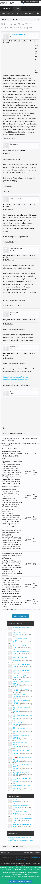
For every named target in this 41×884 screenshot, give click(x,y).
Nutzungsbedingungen (20, 856)
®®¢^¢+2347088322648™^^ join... (21, 729)
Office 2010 (21, 837)
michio (15, 629)
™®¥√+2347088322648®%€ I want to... (21, 736)
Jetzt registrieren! (20, 616)
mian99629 (16, 661)
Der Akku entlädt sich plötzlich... (22, 627)
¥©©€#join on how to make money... (21, 751)
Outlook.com (12, 841)
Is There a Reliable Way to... (21, 633)
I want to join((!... (18, 722)
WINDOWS (12, 3)
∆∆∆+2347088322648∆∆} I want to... (22, 786)
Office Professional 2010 (11, 578)
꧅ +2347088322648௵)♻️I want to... (21, 701)
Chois (14, 642)
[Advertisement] (19, 57)
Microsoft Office (13, 837)
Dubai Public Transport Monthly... (20, 658)
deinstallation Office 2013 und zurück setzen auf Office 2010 (12, 532)
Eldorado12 (16, 685)
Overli (15, 666)
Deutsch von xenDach (25, 857)
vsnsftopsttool (17, 634)
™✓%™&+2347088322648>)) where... (21, 779)
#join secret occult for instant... (22, 772)
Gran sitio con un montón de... (22, 664)
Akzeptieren (12, 881)
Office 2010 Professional (11, 597)
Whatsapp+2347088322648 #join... (21, 766)
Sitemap (37, 853)
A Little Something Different (21, 676)
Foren (17, 9)
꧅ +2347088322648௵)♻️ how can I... (21, 708)
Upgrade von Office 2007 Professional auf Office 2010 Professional (12, 464)
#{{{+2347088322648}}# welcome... (20, 743)
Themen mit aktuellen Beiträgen (24, 13)
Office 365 (29, 837)
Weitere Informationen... (25, 881)
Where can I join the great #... (21, 689)
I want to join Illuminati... (20, 695)
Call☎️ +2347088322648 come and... (22, 758)
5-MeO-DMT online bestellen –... (22, 651)
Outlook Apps (28, 841)
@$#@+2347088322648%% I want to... (21, 682)
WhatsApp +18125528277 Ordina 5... (20, 639)
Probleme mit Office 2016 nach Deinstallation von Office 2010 (12, 555)
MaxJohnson (16, 677)
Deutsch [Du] (5, 853)
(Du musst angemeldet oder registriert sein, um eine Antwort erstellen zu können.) (20, 439)
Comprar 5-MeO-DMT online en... (23, 646)
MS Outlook (20, 841)
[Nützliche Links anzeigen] (38, 20)
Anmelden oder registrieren (30, 1)
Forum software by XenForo (9, 857)
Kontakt (26, 853)
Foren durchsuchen (7, 13)
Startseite (7, 9)
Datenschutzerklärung (34, 856)
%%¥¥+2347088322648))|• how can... (22, 716)
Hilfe (31, 853)
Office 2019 (11, 839)
